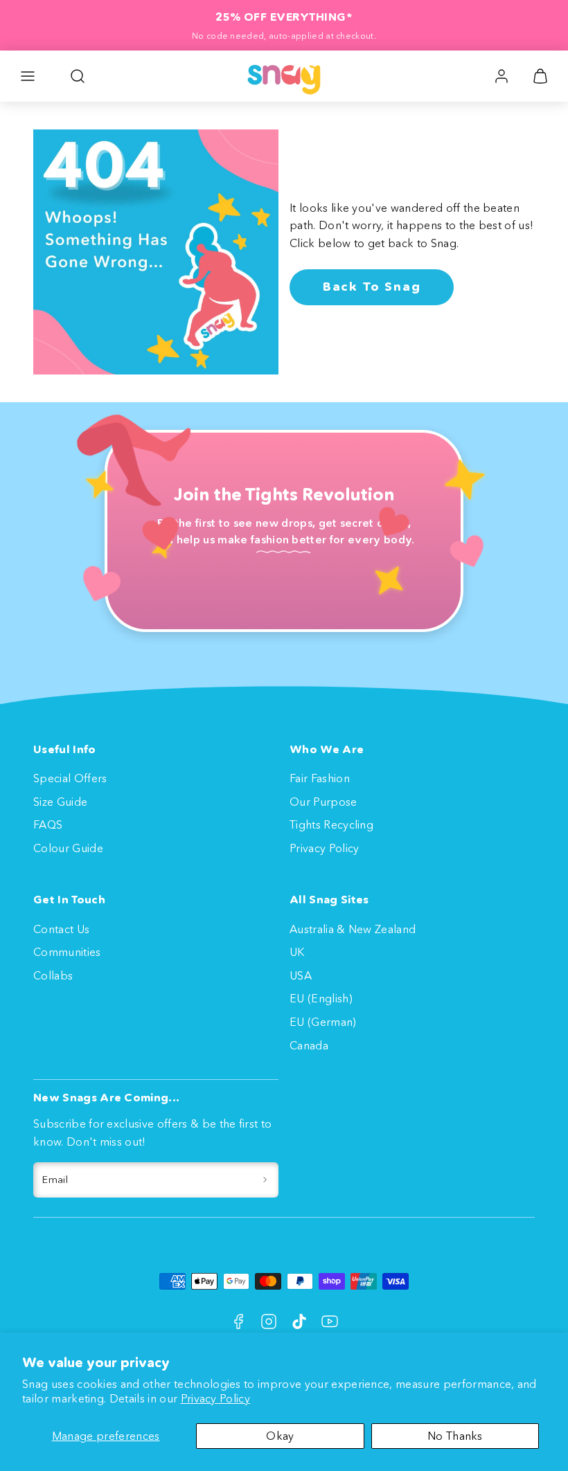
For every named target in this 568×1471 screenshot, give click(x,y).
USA (301, 975)
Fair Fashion (320, 778)
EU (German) (323, 1022)
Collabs (53, 975)
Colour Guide (68, 848)
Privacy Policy (215, 1398)
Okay (280, 1436)
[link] (501, 76)
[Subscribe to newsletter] (264, 1180)
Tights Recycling (331, 824)
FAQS (47, 824)
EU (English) (321, 998)
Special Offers (70, 778)
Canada (309, 1045)
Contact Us (61, 929)
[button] (27, 76)
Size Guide (60, 802)
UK (297, 952)
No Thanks (455, 1436)
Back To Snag (372, 286)
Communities (67, 952)
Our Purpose (323, 802)
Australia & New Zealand (353, 929)
